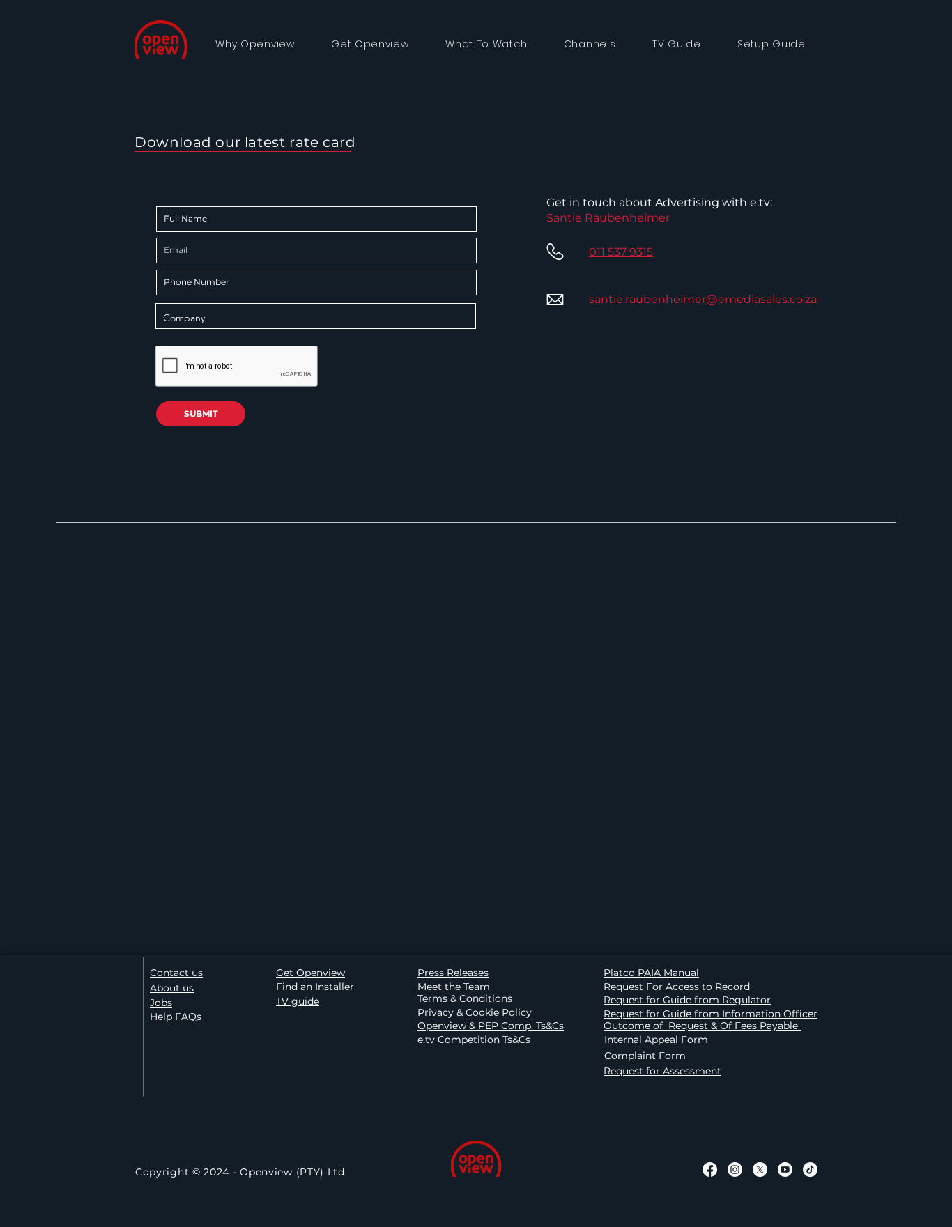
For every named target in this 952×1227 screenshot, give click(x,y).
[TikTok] (810, 1169)
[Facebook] (710, 1169)
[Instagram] (735, 1169)
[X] (760, 1169)
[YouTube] (785, 1169)
